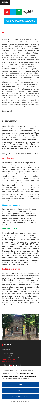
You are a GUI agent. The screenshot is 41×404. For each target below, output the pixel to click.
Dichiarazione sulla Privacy (24, 401)
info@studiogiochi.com (9, 359)
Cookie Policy (12, 401)
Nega (20, 390)
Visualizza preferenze (20, 396)
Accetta (20, 384)
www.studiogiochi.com (9, 361)
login (5, 2)
